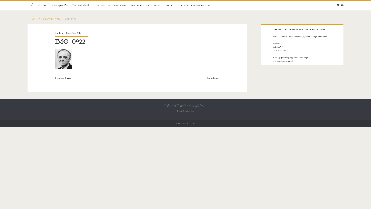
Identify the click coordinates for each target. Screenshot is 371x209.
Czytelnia (181, 5)
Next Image (213, 78)
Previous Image (63, 78)
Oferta (156, 5)
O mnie (168, 5)
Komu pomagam (139, 5)
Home (101, 5)
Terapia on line (201, 5)
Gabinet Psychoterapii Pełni (50, 5)
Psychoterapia (117, 5)
